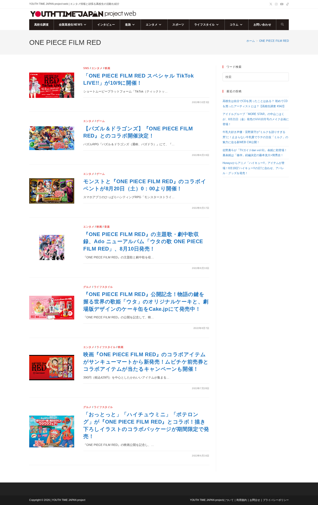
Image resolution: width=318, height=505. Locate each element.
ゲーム (100, 121)
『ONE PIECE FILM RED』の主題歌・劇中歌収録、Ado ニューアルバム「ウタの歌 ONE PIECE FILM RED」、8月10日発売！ (143, 241)
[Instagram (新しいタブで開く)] (276, 4)
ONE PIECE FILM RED (274, 40)
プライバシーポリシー (276, 500)
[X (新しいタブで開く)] (271, 4)
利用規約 (241, 500)
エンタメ (97, 68)
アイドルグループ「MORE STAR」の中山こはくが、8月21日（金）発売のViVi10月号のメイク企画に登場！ (256, 119)
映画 (107, 68)
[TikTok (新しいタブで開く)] (287, 4)
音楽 (107, 226)
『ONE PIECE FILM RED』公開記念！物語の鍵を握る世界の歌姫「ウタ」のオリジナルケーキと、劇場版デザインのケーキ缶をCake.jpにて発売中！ (146, 301)
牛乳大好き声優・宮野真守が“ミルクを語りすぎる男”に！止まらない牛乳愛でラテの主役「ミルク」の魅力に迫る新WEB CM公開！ (255, 137)
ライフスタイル (103, 286)
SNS (86, 68)
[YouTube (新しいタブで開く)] (282, 4)
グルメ (87, 286)
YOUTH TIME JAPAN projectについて (212, 500)
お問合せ (255, 500)
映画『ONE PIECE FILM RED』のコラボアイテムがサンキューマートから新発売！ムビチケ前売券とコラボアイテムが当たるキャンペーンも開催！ (146, 361)
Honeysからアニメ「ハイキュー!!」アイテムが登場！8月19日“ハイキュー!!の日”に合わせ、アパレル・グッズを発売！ (253, 168)
